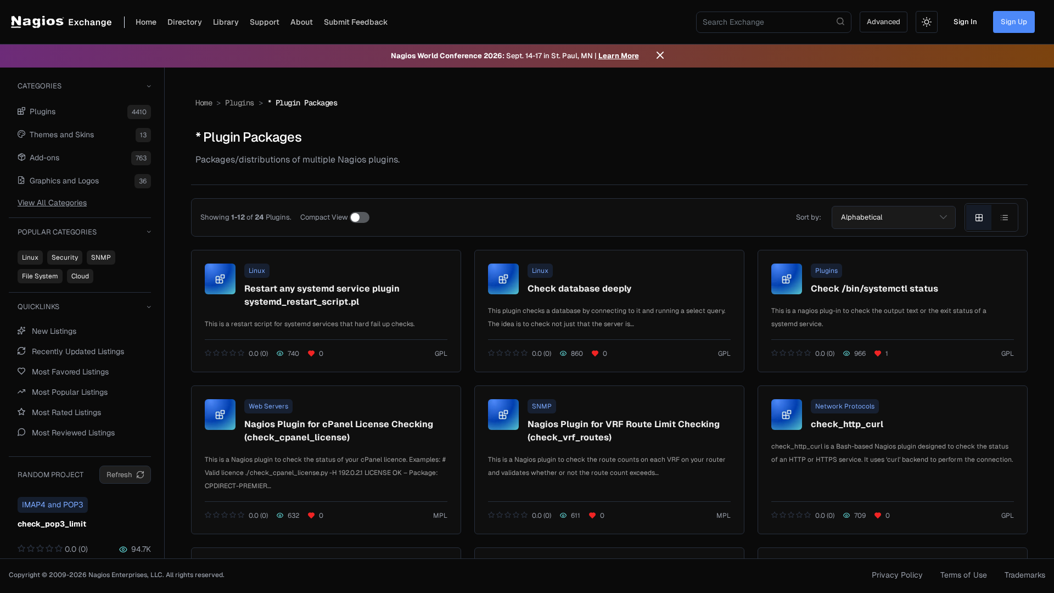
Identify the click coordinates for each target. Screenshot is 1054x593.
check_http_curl (847, 424)
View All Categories (52, 203)
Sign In (965, 21)
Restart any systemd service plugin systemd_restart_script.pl (322, 295)
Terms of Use (963, 575)
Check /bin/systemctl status (874, 288)
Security (65, 257)
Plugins (239, 103)
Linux (30, 257)
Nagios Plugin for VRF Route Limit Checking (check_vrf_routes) (624, 430)
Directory (184, 22)
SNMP (101, 257)
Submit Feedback (356, 22)
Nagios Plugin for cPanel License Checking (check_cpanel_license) (338, 430)
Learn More (618, 55)
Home (146, 22)
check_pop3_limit (52, 524)
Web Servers (268, 406)
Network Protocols (844, 406)
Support (264, 22)
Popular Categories (57, 232)
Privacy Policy (897, 575)
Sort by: (808, 217)
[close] (660, 56)
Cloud (80, 276)
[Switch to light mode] (927, 22)
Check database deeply (579, 288)
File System (40, 276)
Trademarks (1025, 575)
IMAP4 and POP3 (52, 505)
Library (226, 22)
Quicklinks (38, 306)
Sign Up (1014, 21)
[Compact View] (359, 217)
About (301, 22)
